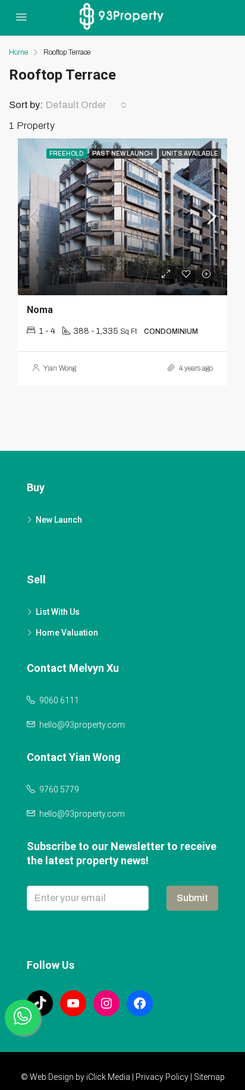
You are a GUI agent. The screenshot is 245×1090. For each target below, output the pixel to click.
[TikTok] (40, 1003)
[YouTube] (73, 1003)
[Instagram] (106, 1003)
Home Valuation (67, 632)
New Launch (59, 520)
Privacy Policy (162, 1077)
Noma (40, 309)
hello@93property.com (82, 724)
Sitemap (209, 1077)
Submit (192, 898)
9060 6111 (59, 700)
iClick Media (108, 1077)
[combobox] (86, 105)
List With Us (58, 612)
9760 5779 (59, 789)
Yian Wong (59, 368)
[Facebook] (140, 1003)
